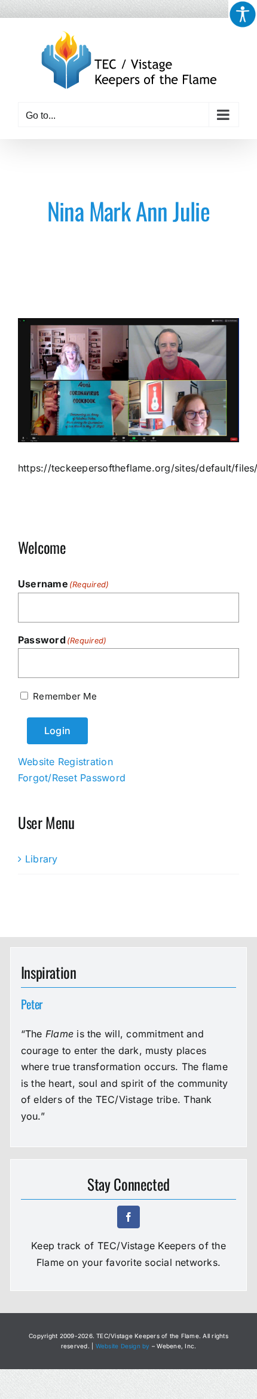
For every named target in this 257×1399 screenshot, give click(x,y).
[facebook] (128, 1217)
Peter (32, 1004)
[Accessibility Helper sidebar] (242, 14)
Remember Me (65, 696)
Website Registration (65, 762)
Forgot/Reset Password (72, 778)
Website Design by (123, 1345)
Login (57, 731)
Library (41, 859)
